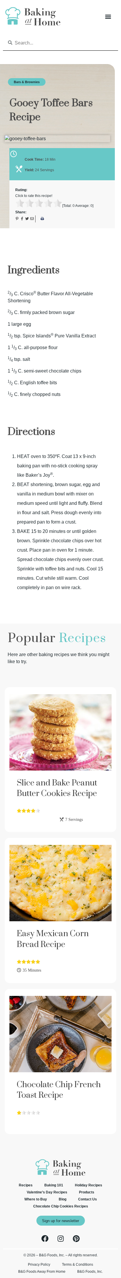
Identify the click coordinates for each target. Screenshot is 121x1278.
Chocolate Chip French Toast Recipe (59, 1090)
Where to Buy (35, 1199)
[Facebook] (45, 1238)
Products (86, 1192)
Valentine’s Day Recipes (47, 1192)
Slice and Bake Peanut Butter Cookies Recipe (57, 788)
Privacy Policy (39, 1264)
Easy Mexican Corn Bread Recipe (53, 939)
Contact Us (87, 1199)
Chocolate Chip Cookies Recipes (60, 1206)
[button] (108, 16)
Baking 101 (53, 1185)
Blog (62, 1199)
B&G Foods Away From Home (41, 1272)
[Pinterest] (76, 1238)
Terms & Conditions (77, 1264)
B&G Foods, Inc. (90, 1272)
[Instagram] (60, 1238)
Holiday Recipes (88, 1185)
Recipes (26, 1185)
